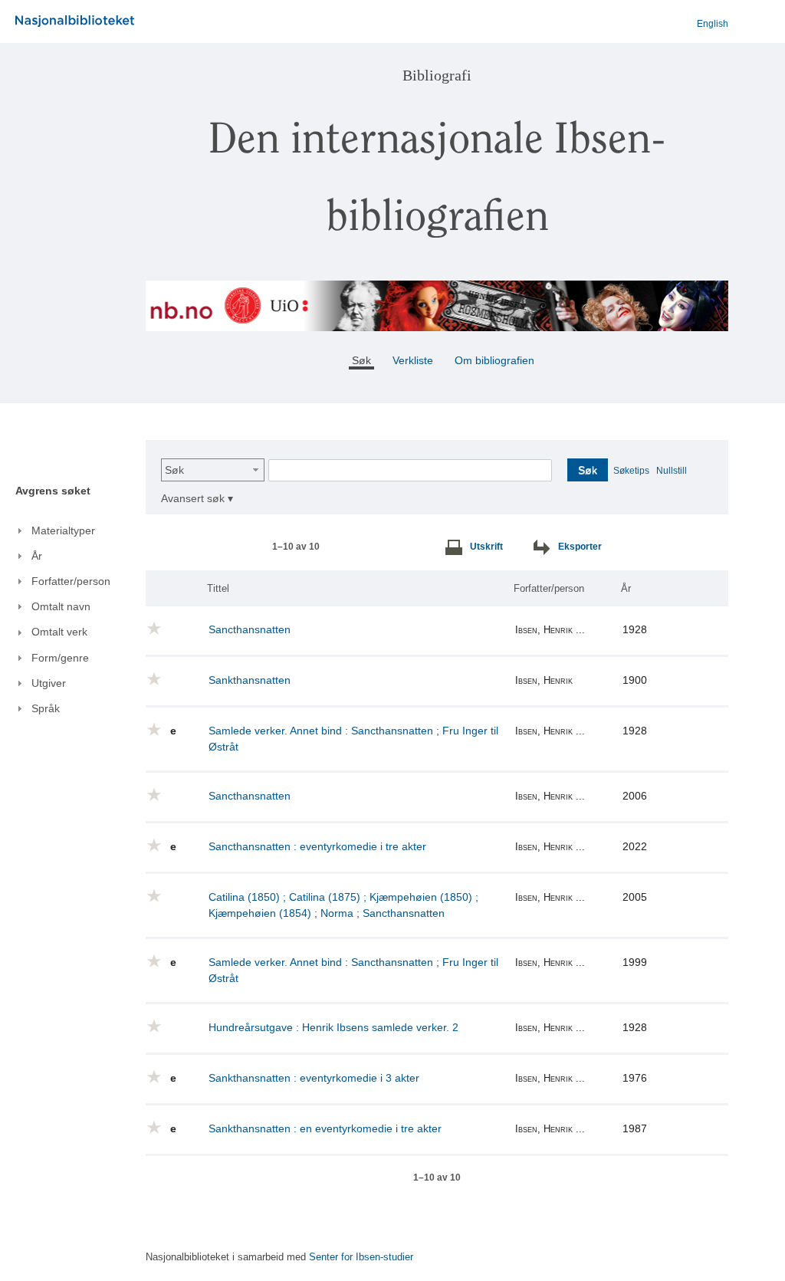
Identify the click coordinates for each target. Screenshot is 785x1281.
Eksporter (580, 546)
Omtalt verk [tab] (59, 632)
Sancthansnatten (250, 629)
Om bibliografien (496, 360)
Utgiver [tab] (48, 683)
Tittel (218, 588)
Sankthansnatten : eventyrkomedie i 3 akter (314, 1078)
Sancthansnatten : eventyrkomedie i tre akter (317, 846)
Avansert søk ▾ (197, 498)
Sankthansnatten (250, 680)
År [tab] (36, 556)
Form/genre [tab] (60, 658)
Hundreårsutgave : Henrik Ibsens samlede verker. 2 (333, 1027)
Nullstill (671, 470)
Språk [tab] (45, 708)
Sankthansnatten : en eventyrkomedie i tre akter (325, 1128)
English (712, 23)
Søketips (631, 470)
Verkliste (412, 360)
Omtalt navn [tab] (60, 606)
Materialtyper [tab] (63, 530)
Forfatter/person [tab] (70, 581)
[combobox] (212, 469)
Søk (174, 470)
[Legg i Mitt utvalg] (154, 631)
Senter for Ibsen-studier (361, 1257)
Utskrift (486, 546)
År (626, 588)
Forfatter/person (549, 588)
